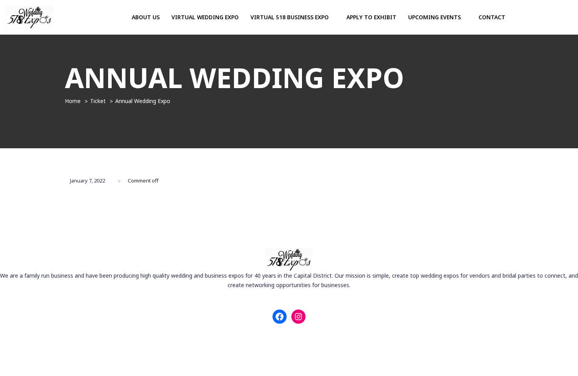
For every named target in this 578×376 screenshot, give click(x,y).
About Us (146, 17)
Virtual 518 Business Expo (290, 17)
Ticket (98, 101)
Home (73, 101)
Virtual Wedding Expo (205, 17)
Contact (492, 17)
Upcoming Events (435, 17)
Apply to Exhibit (371, 17)
